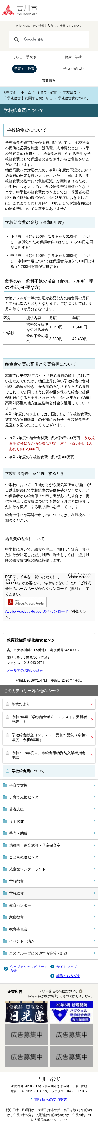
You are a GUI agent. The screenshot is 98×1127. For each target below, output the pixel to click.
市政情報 (49, 81)
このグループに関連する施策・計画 (38, 953)
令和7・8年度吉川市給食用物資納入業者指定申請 (48, 755)
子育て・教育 (24, 69)
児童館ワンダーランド (27, 869)
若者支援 (16, 809)
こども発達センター (25, 857)
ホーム (26, 92)
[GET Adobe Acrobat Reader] (26, 606)
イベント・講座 (22, 941)
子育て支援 (18, 785)
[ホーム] (23, 10)
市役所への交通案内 (50, 1099)
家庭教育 (16, 917)
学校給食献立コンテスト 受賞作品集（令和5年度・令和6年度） (49, 737)
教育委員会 (18, 929)
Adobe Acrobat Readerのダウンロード (36, 611)
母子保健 (16, 821)
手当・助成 (18, 833)
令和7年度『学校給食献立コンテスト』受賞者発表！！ (49, 719)
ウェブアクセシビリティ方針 (28, 969)
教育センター (20, 905)
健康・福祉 (73, 57)
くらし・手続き (24, 57)
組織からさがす (68, 976)
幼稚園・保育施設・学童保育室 (34, 845)
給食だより (21, 704)
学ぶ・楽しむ (73, 69)
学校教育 (16, 881)
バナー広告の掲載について (58, 991)
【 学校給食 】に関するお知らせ (27, 98)
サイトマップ (66, 967)
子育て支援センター (25, 797)
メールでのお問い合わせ (25, 670)
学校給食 (70, 92)
